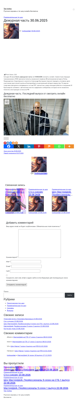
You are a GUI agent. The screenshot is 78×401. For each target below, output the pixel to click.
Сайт (8, 271)
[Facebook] (9, 146)
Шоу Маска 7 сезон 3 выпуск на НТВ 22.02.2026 (33, 351)
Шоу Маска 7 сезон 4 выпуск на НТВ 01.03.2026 (29, 346)
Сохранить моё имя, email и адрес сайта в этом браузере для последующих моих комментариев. (37, 279)
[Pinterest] (5, 143)
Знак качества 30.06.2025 (12, 151)
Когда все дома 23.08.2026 (14, 329)
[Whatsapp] (59, 146)
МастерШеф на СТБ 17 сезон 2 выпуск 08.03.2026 (32, 337)
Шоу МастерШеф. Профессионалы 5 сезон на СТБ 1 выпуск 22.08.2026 (31, 324)
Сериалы (10, 308)
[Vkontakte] (10, 143)
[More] (16, 143)
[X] (19, 146)
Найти (69, 295)
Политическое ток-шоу (15, 303)
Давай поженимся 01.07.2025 (13, 153)
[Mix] (49, 146)
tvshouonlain (26, 31)
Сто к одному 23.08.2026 (36, 193)
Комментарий (12, 257)
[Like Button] (6, 138)
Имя (8, 262)
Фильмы (10, 310)
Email (8, 266)
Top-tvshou (8, 9)
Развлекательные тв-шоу (13, 17)
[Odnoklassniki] (13, 143)
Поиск (6, 291)
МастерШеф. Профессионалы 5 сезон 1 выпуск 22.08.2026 (26, 326)
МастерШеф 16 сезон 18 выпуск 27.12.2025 (34, 355)
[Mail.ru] (7, 143)
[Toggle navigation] (5, 6)
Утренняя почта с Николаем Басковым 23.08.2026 (23, 319)
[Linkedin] (29, 146)
